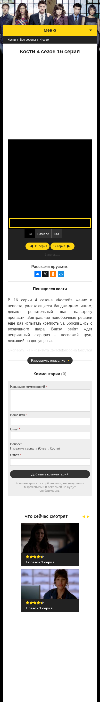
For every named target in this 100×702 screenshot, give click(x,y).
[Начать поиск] (71, 8)
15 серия (41, 246)
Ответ (14, 455)
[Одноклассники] (53, 274)
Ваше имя (17, 415)
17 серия (59, 246)
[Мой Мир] (61, 274)
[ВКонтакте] (37, 274)
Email (14, 429)
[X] (45, 274)
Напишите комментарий (27, 387)
